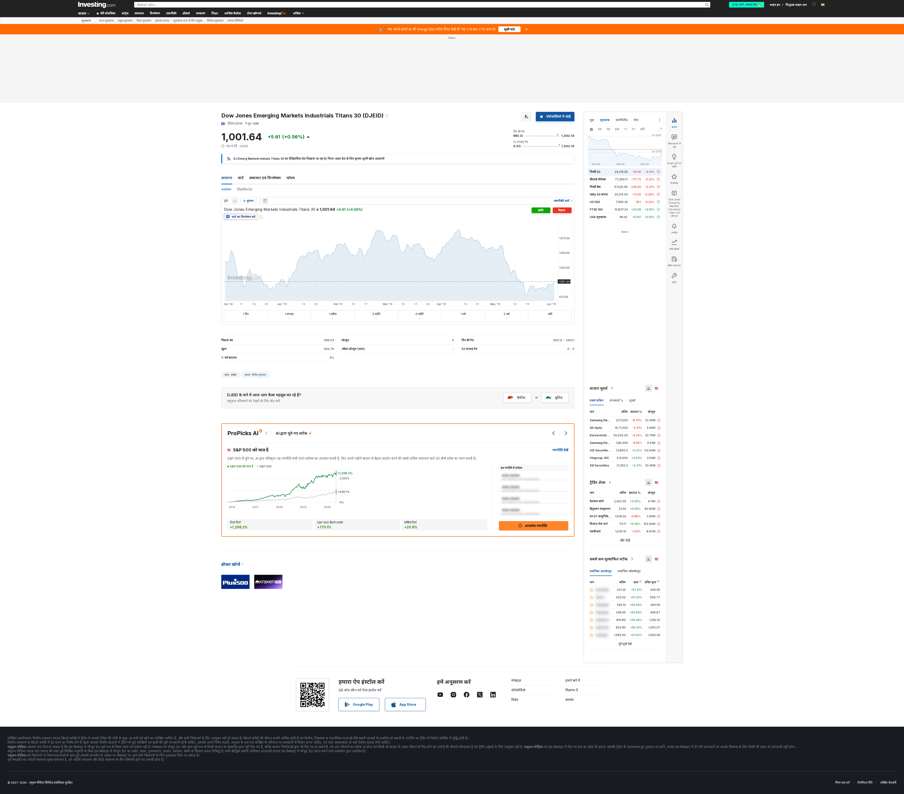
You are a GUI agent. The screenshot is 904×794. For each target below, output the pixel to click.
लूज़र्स (632, 400)
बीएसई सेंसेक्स (598, 179)
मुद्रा (592, 120)
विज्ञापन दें (571, 690)
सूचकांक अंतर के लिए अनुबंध (188, 21)
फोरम (291, 177)
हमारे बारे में (572, 680)
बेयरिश (521, 398)
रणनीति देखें (560, 450)
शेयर (636, 120)
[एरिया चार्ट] (235, 200)
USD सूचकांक (598, 217)
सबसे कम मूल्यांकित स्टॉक (609, 559)
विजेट (514, 700)
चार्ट (241, 177)
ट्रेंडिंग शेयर (597, 482)
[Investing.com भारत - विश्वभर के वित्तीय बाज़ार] (96, 4)
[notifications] (814, 4)
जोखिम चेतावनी (888, 782)
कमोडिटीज (622, 120)
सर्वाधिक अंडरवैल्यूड (601, 571)
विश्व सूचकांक (144, 21)
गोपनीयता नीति (864, 782)
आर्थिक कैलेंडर (232, 13)
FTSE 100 (596, 209)
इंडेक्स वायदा (162, 21)
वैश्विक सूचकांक (215, 21)
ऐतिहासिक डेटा (244, 189)
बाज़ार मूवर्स (598, 388)
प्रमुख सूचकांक (125, 21)
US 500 (595, 202)
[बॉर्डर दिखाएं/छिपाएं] (265, 200)
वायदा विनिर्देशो (235, 21)
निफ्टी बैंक (595, 187)
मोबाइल (516, 680)
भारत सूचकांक (106, 21)
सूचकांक (86, 21)
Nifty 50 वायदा (599, 194)
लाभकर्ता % (616, 400)
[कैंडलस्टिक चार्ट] (226, 200)
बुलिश (559, 398)
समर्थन (569, 700)
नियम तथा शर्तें (842, 782)
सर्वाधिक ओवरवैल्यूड (629, 571)
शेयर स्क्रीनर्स (254, 13)
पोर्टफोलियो (518, 690)
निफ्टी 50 (595, 172)
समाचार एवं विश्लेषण (265, 177)
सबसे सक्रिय (597, 400)
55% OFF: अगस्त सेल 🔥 (746, 5)
